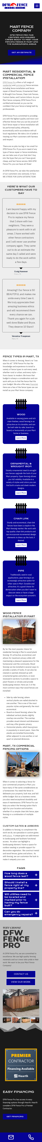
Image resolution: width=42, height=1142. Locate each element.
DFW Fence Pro (9, 82)
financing (34, 384)
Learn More (21, 438)
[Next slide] (37, 1003)
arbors (9, 835)
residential (7, 85)
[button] (7, 1020)
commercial (21, 85)
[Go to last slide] (5, 1003)
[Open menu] (37, 5)
